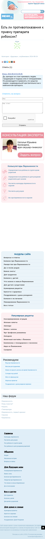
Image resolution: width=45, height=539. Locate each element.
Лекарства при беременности (17, 264)
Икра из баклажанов (13, 346)
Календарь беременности (33, 16)
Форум (6, 455)
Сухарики (8, 350)
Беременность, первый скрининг (13, 412)
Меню (6, 16)
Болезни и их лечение (13, 298)
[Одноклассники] (9, 61)
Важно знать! (9, 271)
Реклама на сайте (17, 534)
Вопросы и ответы (12, 257)
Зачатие (5, 415)
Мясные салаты (10, 322)
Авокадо (7, 326)
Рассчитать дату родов (10, 440)
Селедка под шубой (11, 373)
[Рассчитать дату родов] (14, 194)
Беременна (6, 418)
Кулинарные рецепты (13, 288)
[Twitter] (7, 61)
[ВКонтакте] (5, 61)
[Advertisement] (22, 226)
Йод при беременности (12, 363)
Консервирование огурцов (15, 319)
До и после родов (11, 268)
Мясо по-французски (11, 377)
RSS (25, 534)
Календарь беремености (11, 437)
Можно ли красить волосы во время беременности (21, 370)
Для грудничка (10, 275)
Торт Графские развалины (15, 333)
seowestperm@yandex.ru (35, 536)
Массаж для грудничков (12, 366)
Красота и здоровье (13, 292)
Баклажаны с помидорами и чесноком (20, 343)
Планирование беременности (17, 302)
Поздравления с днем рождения (18, 295)
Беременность (7, 401)
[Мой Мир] (12, 61)
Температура (7, 409)
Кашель (5, 407)
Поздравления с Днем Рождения (14, 520)
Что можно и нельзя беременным (19, 281)
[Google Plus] (14, 61)
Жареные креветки (11, 380)
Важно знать (8, 474)
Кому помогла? (7, 404)
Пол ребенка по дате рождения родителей (17, 446)
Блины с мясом (10, 329)
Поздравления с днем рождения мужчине (18, 384)
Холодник (8, 336)
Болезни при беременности (16, 261)
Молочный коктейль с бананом (17, 339)
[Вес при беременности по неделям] (18, 200)
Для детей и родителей (14, 285)
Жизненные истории (10, 458)
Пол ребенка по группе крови (13, 443)
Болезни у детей (11, 278)
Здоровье (14, 56)
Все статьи (8, 305)
